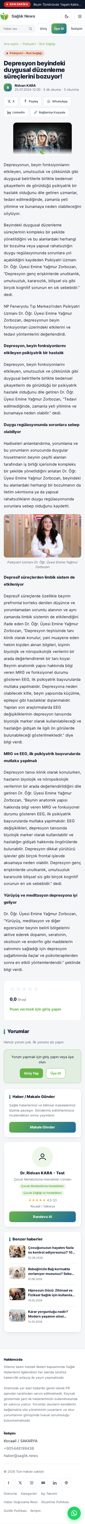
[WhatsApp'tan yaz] (74, 1513)
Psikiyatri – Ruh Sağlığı (39, 44)
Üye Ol (59, 28)
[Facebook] (8, 1482)
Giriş (43, 28)
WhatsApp (60, 101)
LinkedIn (19, 112)
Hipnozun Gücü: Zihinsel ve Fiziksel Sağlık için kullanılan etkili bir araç (51, 1292)
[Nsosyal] (66, 1482)
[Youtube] (43, 1482)
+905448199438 (19, 1448)
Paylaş (33, 101)
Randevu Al (42, 1217)
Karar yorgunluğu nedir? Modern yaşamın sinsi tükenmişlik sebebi (48, 1314)
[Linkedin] (55, 1482)
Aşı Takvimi (49, 1493)
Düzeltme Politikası (55, 1502)
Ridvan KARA (25, 85)
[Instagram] (31, 1482)
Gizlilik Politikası (15, 1511)
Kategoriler (29, 1493)
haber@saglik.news (21, 1455)
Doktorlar (10, 1493)
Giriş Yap (31, 1073)
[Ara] (30, 28)
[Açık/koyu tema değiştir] (66, 16)
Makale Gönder (42, 1127)
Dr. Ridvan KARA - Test (42, 1173)
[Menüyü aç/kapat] (80, 16)
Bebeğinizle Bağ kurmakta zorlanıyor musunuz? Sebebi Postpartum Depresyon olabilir (51, 1271)
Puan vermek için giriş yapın (35, 1009)
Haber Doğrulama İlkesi (21, 1502)
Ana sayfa (11, 44)
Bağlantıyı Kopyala (52, 112)
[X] (20, 1482)
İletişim (76, 28)
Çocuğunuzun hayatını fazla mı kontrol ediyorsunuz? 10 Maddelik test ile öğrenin (51, 1250)
